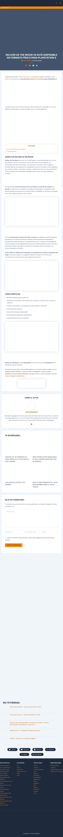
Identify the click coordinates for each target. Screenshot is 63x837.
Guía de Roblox (4, 775)
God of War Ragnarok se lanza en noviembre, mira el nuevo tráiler (45, 484)
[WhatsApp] (33, 65)
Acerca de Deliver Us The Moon (15, 149)
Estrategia (36, 775)
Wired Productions (24, 77)
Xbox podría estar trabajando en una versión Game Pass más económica (45, 459)
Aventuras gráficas (39, 769)
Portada (3, 7)
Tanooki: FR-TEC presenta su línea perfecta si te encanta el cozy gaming (17, 459)
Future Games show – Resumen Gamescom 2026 (25, 715)
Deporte (36, 773)
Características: (11, 151)
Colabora (52, 767)
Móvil (18, 775)
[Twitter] (30, 65)
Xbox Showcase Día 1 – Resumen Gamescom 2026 (25, 707)
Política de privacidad (56, 771)
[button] (60, 3)
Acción (35, 765)
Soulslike (36, 791)
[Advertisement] (31, 93)
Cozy (35, 771)
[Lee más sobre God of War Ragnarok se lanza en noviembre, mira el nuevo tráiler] (45, 473)
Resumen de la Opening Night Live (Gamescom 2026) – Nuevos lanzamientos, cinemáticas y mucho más (29, 724)
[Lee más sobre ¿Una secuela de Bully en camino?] (17, 473)
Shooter (36, 787)
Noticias (7, 7)
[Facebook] (37, 65)
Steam (18, 767)
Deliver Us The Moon (37, 79)
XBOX (18, 773)
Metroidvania (37, 777)
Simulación (37, 789)
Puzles (35, 781)
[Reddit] (26, 65)
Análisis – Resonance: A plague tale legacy (23, 738)
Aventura (36, 767)
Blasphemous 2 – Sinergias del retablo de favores (25, 730)
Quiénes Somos (54, 765)
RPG (35, 785)
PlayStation (20, 769)
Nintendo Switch (21, 771)
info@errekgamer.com (56, 769)
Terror (35, 793)
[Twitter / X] (31, 424)
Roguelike (36, 783)
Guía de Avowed (4, 769)
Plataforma (37, 779)
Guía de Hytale (4, 805)
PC (17, 765)
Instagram (36, 371)
